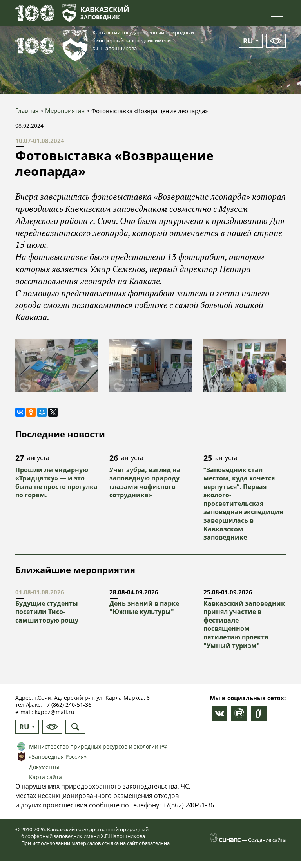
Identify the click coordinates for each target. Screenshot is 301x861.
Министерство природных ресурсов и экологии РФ (98, 746)
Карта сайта (45, 777)
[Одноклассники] (31, 412)
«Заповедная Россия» (58, 756)
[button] (56, 365)
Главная (26, 110)
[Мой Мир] (42, 412)
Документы (44, 767)
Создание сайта (267, 839)
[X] (53, 412)
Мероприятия (65, 110)
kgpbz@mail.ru (54, 712)
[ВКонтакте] (20, 412)
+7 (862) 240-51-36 (67, 704)
